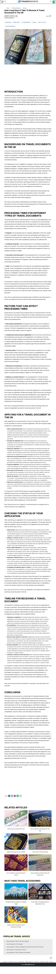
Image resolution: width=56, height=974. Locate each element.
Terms (15, 961)
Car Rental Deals (26, 22)
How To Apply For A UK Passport (15, 944)
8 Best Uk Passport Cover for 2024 (16, 852)
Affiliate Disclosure (29, 961)
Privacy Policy (21, 961)
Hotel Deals (8, 22)
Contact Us (36, 961)
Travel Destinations (10, 26)
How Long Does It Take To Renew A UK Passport (18, 952)
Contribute (11, 961)
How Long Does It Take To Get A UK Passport (18, 941)
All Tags (51, 961)
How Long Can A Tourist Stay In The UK (16, 949)
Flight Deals (16, 22)
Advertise (42, 961)
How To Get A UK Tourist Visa (40, 852)
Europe (34, 22)
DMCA (46, 961)
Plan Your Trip (42, 22)
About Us (5, 961)
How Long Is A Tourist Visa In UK (16, 829)
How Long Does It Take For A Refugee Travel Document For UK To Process (25, 947)
